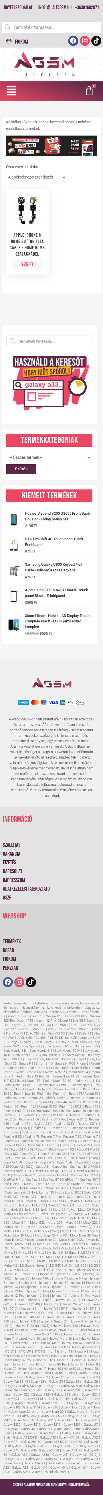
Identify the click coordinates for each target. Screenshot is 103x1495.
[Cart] (90, 91)
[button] (11, 90)
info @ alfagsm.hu (55, 8)
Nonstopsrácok (51, 1488)
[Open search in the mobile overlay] (51, 27)
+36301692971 (87, 8)
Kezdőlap (13, 122)
